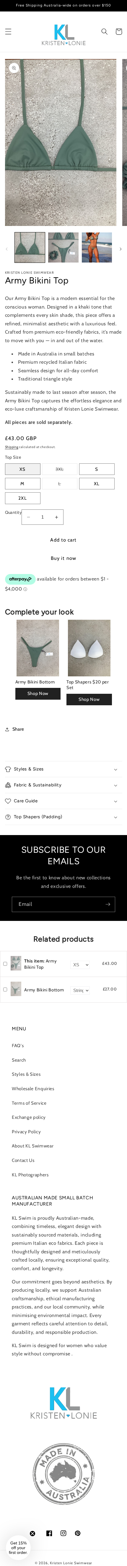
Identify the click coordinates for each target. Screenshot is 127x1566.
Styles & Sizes (26, 1074)
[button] (8, 31)
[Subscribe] (108, 904)
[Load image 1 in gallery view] (30, 247)
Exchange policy (29, 1117)
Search (19, 1060)
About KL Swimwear (32, 1146)
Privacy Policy (26, 1131)
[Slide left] (6, 249)
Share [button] (18, 729)
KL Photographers (30, 1175)
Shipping (11, 447)
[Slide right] (120, 249)
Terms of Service (29, 1103)
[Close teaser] (32, 1534)
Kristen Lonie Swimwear (71, 1563)
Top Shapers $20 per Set (87, 685)
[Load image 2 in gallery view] (63, 247)
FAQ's (18, 1045)
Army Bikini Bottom (35, 682)
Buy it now (63, 558)
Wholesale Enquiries (33, 1088)
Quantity (13, 512)
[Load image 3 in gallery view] (97, 247)
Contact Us (23, 1160)
